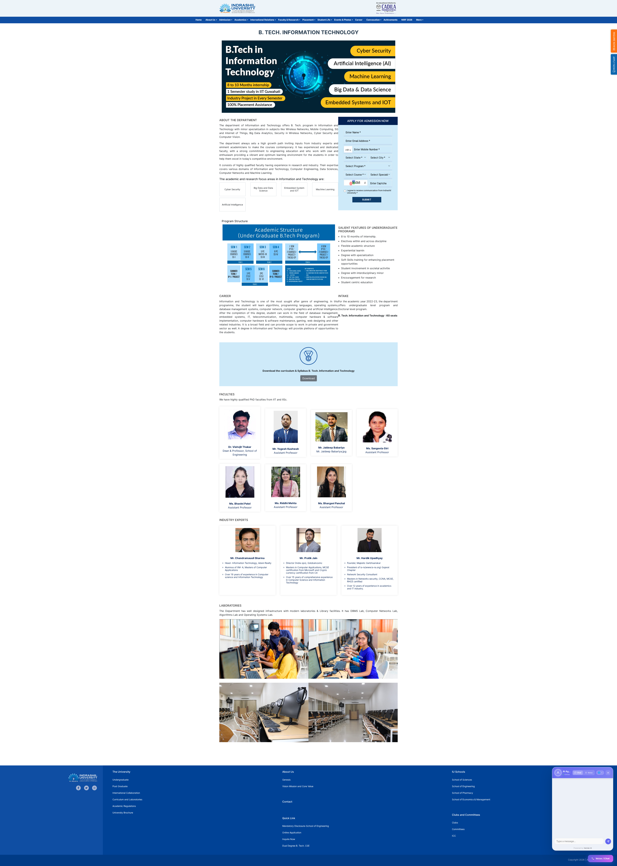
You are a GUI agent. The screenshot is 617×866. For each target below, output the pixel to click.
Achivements (391, 19)
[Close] (608, 772)
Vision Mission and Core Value (297, 786)
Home (199, 19)
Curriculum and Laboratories (127, 799)
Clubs (455, 822)
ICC (454, 835)
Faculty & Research (288, 19)
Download (308, 378)
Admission (225, 19)
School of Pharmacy (462, 792)
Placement (308, 19)
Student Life (323, 19)
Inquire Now (288, 839)
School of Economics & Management (471, 799)
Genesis (286, 779)
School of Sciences (462, 779)
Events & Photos (342, 19)
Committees (458, 829)
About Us (210, 19)
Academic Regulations (124, 806)
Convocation (373, 19)
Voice (590, 773)
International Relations (262, 19)
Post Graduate (120, 786)
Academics (240, 19)
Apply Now (614, 64)
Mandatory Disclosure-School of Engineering (305, 826)
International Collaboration (126, 792)
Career (358, 19)
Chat (579, 773)
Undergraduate (120, 779)
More (419, 19)
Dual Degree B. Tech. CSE (295, 845)
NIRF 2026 (406, 19)
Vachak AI (588, 848)
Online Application (291, 832)
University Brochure (122, 812)
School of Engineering (463, 786)
